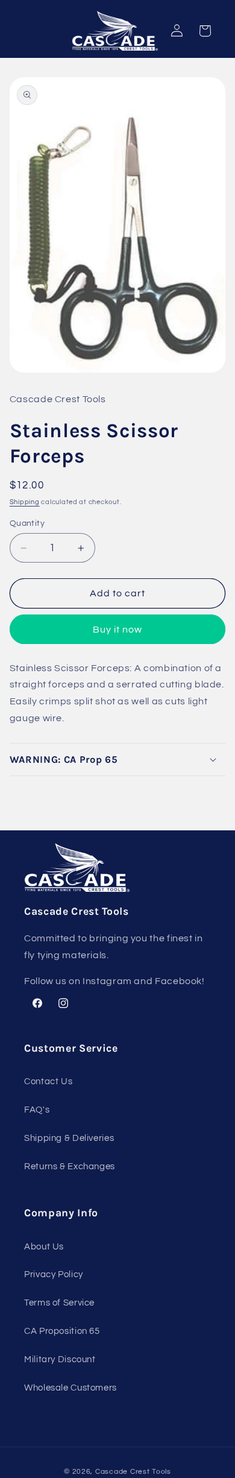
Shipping (25, 502)
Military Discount (60, 1359)
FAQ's (36, 1109)
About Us (44, 1246)
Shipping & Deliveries (69, 1138)
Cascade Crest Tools (133, 1471)
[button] (118, 759)
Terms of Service (59, 1302)
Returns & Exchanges (69, 1166)
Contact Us (48, 1081)
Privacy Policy (53, 1274)
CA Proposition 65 (62, 1331)
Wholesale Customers (70, 1387)
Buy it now (118, 629)
